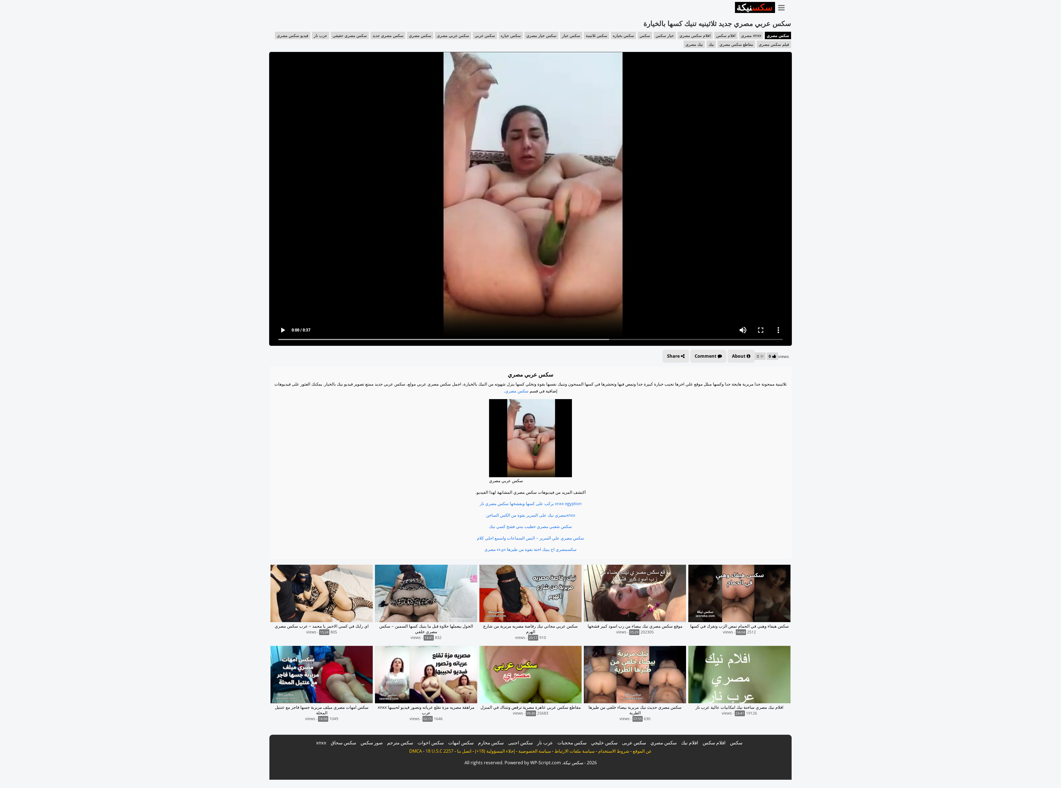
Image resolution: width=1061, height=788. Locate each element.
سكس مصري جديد (387, 35)
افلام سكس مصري (695, 35)
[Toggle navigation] (783, 6)
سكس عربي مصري (453, 35)
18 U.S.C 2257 (439, 751)
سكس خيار (571, 35)
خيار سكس (665, 35)
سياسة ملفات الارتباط (575, 751)
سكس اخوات (430, 742)
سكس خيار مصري (541, 35)
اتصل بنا (464, 751)
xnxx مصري (751, 35)
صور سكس (372, 742)
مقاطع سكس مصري (736, 44)
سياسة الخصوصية (534, 751)
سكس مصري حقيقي (350, 35)
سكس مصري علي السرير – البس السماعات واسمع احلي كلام (530, 538)
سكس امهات (461, 742)
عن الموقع (642, 751)
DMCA (415, 751)
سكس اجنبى (520, 742)
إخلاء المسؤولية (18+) (495, 751)
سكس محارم (491, 742)
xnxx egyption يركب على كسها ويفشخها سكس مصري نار (531, 503)
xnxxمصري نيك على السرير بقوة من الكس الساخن (530, 515)
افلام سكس (726, 35)
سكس (645, 35)
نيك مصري (694, 44)
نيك (711, 44)
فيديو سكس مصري (292, 35)
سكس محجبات (572, 742)
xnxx (321, 742)
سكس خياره (511, 35)
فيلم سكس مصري (774, 44)
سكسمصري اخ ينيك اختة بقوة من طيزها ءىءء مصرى (530, 549)
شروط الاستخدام (613, 751)
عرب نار (320, 35)
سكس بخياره (623, 35)
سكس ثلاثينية (596, 35)
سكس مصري (778, 35)
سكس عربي (485, 35)
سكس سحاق (343, 742)
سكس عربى (634, 742)
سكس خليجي (604, 742)
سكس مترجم (400, 742)
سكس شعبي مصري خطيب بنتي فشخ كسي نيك (530, 526)
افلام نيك (689, 742)
